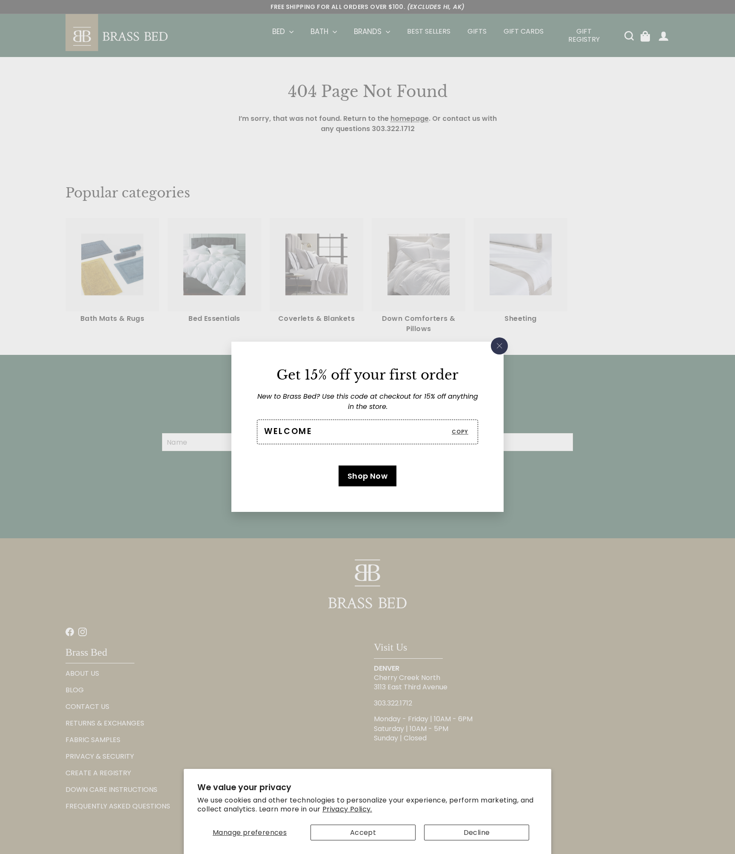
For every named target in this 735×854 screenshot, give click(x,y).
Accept (363, 832)
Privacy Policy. (347, 809)
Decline (477, 832)
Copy (460, 431)
